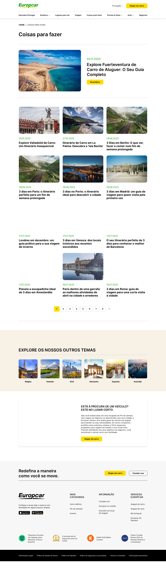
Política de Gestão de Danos (47, 555)
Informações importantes (138, 555)
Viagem (78, 15)
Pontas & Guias (113, 15)
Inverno (73, 513)
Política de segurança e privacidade (93, 555)
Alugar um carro (137, 6)
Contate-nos (138, 473)
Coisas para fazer (94, 15)
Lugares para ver (62, 15)
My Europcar (136, 513)
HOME (22, 25)
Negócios (143, 15)
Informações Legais (26, 555)
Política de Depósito (68, 555)
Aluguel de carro (138, 504)
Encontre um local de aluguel (106, 512)
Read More (95, 82)
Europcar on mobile (107, 506)
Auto (130, 15)
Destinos (44, 15)
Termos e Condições (117, 555)
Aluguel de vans (137, 509)
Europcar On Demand (136, 519)
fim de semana (76, 509)
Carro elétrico (76, 504)
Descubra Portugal (27, 15)
